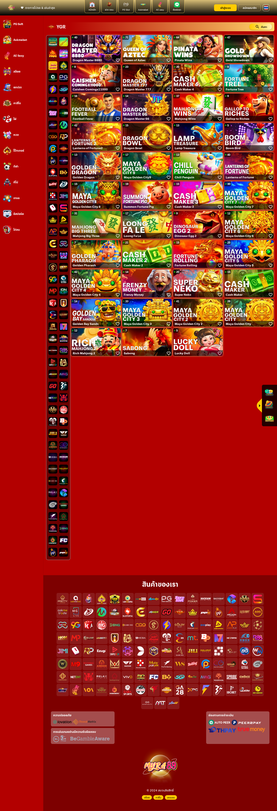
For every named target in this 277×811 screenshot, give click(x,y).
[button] (266, 7)
